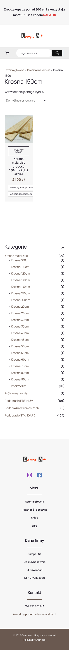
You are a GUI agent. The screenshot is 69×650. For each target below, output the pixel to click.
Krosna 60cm (20, 359)
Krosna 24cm (20, 313)
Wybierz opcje (19, 151)
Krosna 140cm (20, 287)
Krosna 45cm (20, 340)
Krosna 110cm (20, 267)
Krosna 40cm (20, 333)
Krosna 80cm (20, 373)
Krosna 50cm (20, 346)
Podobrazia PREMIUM (19, 401)
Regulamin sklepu (45, 635)
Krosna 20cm (20, 306)
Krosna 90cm (20, 379)
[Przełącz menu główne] (61, 36)
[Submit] (57, 53)
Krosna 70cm (20, 366)
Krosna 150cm (20, 293)
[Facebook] (39, 475)
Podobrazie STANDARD (20, 415)
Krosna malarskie (16, 256)
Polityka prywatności (34, 639)
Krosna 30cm (20, 320)
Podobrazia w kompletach (22, 408)
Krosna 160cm (20, 300)
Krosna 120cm (20, 273)
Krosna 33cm (20, 326)
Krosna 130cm (20, 280)
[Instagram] (29, 475)
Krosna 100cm (20, 260)
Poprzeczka (18, 386)
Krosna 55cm (20, 353)
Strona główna (14, 70)
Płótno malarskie (16, 393)
